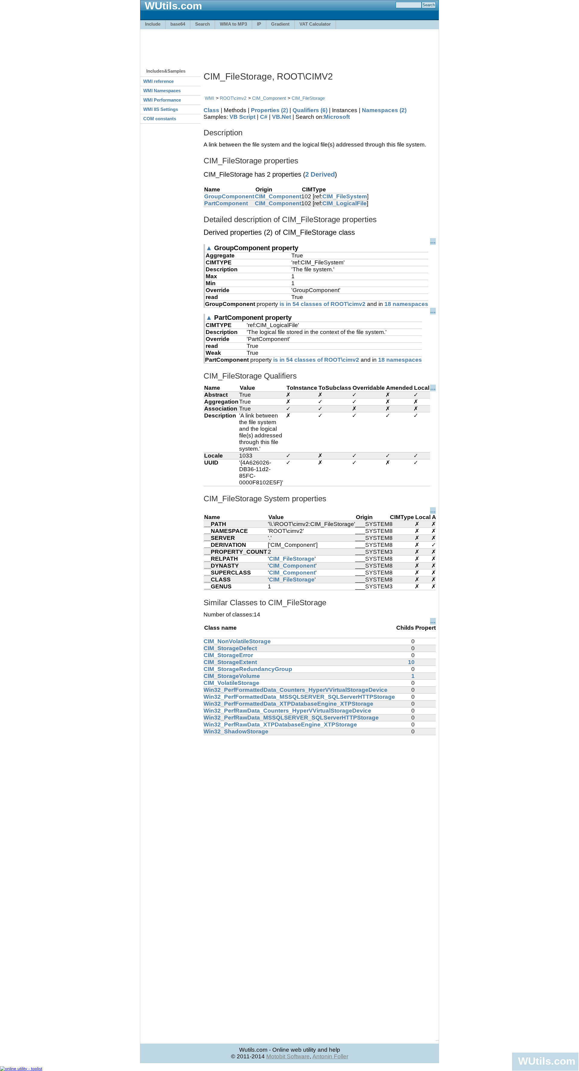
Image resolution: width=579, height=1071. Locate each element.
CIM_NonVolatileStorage (237, 641)
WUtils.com (546, 1061)
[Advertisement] (289, 45)
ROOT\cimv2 (233, 98)
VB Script (242, 117)
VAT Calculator (315, 24)
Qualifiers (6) (310, 110)
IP (259, 24)
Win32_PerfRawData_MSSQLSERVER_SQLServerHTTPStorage (291, 717)
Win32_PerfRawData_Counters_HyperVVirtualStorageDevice (287, 710)
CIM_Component (269, 98)
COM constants (159, 118)
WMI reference (158, 81)
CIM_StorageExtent (230, 662)
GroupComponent (229, 196)
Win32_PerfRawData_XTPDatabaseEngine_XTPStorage (280, 724)
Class (211, 110)
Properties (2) (269, 110)
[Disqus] (320, 810)
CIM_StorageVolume (232, 676)
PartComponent (226, 203)
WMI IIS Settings (160, 109)
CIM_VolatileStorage (231, 683)
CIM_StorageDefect (230, 648)
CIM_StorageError (228, 655)
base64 (177, 24)
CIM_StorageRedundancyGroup (248, 669)
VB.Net (281, 117)
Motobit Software (288, 1056)
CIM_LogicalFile (344, 203)
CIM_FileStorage (308, 98)
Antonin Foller (330, 1056)
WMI (209, 98)
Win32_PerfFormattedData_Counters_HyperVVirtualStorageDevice (296, 690)
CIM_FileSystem (344, 196)
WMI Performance (162, 99)
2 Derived (320, 174)
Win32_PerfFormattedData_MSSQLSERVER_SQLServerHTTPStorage (299, 697)
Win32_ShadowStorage (236, 731)
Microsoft (337, 117)
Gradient (280, 24)
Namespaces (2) (384, 110)
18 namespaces (406, 304)
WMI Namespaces (162, 90)
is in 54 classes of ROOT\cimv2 (322, 304)
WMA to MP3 (233, 24)
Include (152, 24)
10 (411, 662)
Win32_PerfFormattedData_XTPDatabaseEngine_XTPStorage (288, 704)
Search (202, 24)
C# (263, 117)
